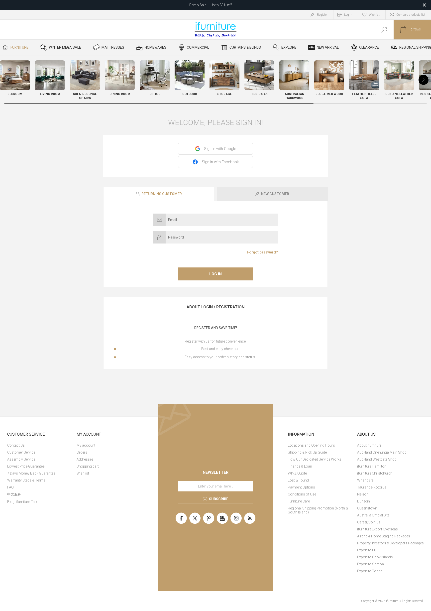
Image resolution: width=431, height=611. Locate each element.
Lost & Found (298, 480)
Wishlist (83, 473)
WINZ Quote (297, 473)
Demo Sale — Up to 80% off (210, 5)
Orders (82, 452)
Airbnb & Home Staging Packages (383, 536)
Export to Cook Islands (375, 557)
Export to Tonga (369, 571)
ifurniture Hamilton (371, 466)
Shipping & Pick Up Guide (307, 452)
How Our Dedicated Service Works (314, 459)
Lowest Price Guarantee (25, 466)
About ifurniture (369, 445)
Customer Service (21, 452)
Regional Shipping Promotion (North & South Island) (318, 510)
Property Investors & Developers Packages (390, 543)
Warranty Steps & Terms (26, 480)
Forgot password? (262, 252)
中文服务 (14, 494)
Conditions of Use (302, 494)
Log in (215, 274)
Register (322, 14)
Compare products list (410, 14)
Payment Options (301, 487)
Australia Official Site (373, 515)
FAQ (10, 487)
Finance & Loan (300, 466)
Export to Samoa (370, 564)
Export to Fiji (366, 550)
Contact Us (16, 445)
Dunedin (363, 501)
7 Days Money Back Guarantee (31, 473)
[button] (424, 80)
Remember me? (170, 252)
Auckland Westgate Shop (377, 459)
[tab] (159, 194)
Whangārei (365, 480)
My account (86, 445)
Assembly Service (21, 459)
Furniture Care (299, 501)
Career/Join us (368, 522)
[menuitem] (41, 445)
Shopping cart (88, 466)
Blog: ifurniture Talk (22, 502)
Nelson (362, 494)
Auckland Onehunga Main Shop (382, 452)
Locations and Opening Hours (311, 445)
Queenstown (367, 508)
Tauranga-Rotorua (371, 487)
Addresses (85, 459)
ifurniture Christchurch (374, 473)
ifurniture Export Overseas (377, 529)
